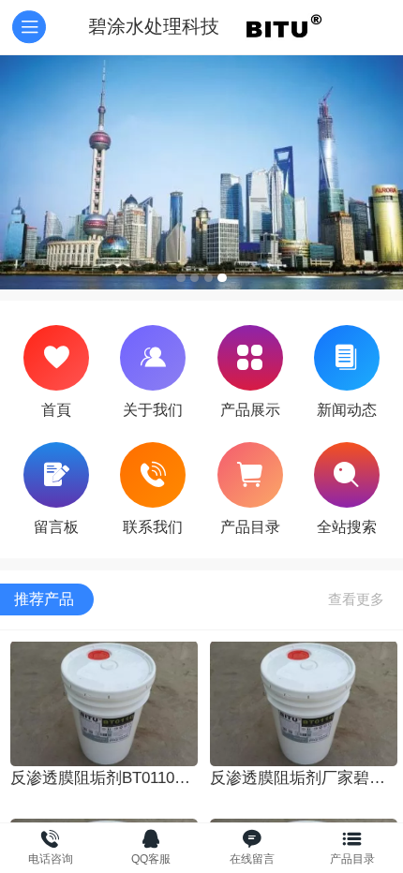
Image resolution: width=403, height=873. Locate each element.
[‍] (356, 599)
